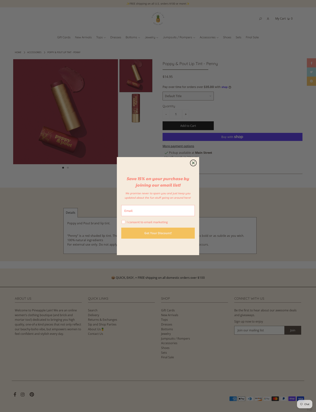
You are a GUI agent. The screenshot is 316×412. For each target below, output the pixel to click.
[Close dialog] (193, 163)
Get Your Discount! (158, 233)
